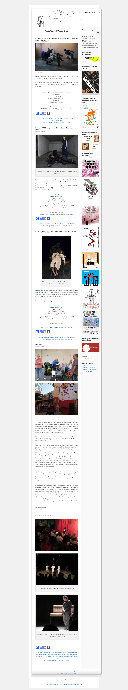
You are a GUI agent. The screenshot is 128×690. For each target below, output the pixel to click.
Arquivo (84, 356)
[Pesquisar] (98, 32)
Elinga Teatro (62, 652)
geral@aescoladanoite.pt (65, 109)
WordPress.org (88, 371)
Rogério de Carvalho (61, 224)
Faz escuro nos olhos (47, 224)
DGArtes (55, 652)
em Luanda (39, 344)
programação (51, 226)
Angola (41, 652)
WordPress (74, 672)
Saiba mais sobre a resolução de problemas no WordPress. (64, 684)
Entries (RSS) (60, 674)
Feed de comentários (90, 369)
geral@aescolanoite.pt (66, 214)
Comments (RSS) (72, 674)
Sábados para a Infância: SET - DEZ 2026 (90, 100)
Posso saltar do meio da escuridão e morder (56, 93)
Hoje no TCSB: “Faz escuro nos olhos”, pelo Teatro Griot (55, 231)
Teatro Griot (59, 120)
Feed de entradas (89, 367)
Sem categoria (53, 122)
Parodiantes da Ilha (54, 656)
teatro (58, 226)
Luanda (64, 654)
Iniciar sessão (88, 365)
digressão (53, 660)
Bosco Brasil (48, 652)
